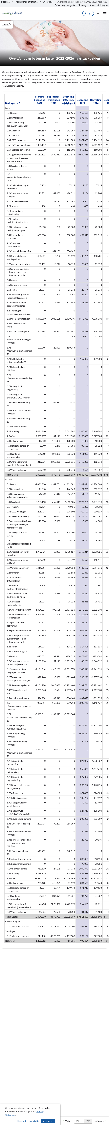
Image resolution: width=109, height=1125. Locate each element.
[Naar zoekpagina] (98, 13)
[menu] (104, 13)
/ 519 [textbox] (88, 1121)
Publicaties (6, 1)
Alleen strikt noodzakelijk (28, 1121)
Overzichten (47, 1)
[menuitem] (65, 5)
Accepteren (47, 1121)
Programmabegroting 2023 (27, 1)
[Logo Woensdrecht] (12, 13)
